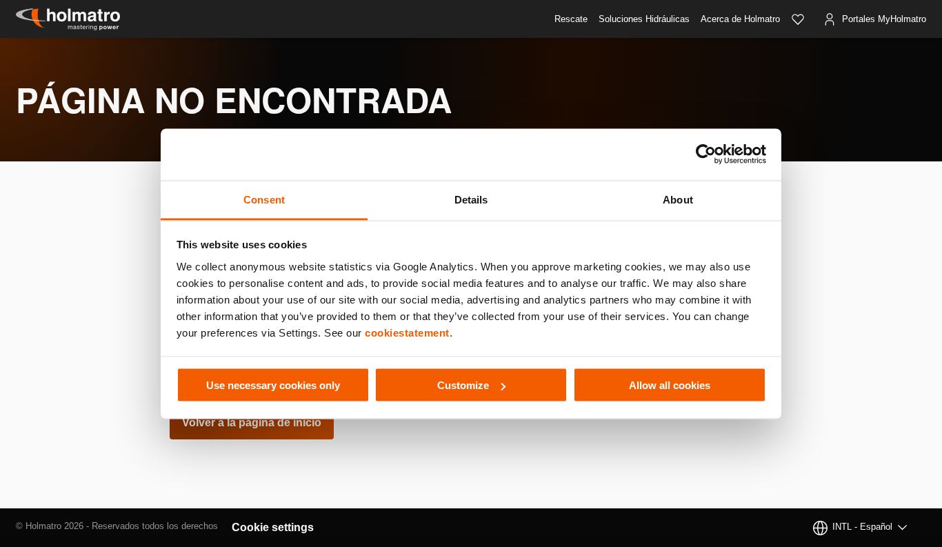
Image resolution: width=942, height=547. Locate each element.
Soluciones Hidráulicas (644, 19)
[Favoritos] (798, 19)
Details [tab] (471, 199)
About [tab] (678, 199)
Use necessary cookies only (273, 385)
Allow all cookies (669, 385)
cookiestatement (407, 332)
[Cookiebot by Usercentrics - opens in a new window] (705, 154)
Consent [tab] (264, 199)
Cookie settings (273, 527)
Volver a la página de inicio (251, 422)
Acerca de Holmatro (740, 19)
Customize (463, 385)
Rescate (571, 19)
